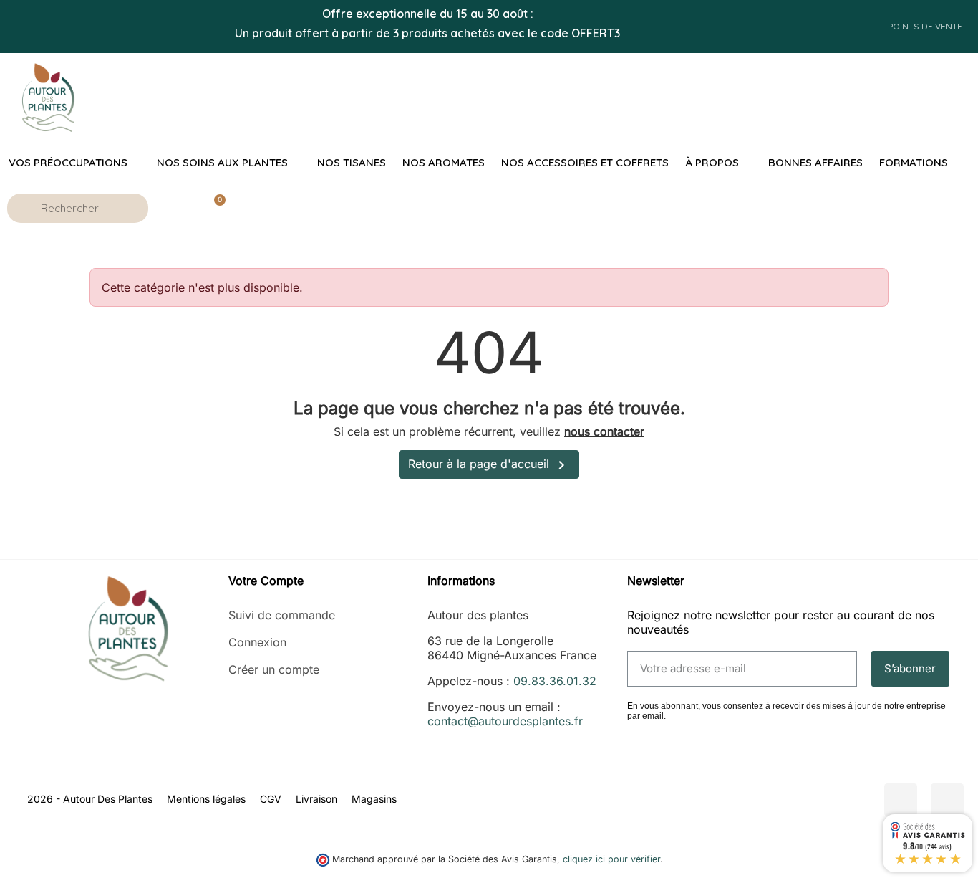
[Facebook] (900, 799)
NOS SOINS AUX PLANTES (222, 162)
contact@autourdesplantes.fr (505, 721)
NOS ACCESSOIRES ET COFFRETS (585, 162)
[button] (213, 208)
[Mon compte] (175, 208)
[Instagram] (947, 799)
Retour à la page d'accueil (489, 465)
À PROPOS (712, 162)
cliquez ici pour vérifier (611, 859)
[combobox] (80, 208)
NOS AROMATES (443, 162)
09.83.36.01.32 (554, 681)
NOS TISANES (351, 162)
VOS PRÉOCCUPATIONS (68, 162)
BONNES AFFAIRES (815, 162)
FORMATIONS (913, 162)
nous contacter (604, 431)
